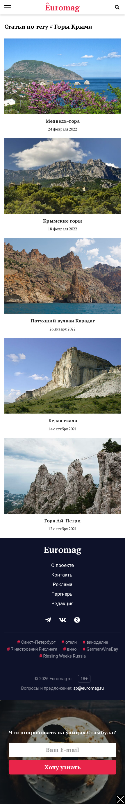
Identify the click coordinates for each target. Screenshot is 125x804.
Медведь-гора (63, 121)
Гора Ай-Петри (62, 520)
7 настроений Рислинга (32, 649)
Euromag (62, 7)
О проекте (62, 565)
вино (70, 649)
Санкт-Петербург (36, 642)
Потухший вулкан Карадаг (63, 320)
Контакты (62, 575)
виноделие (95, 642)
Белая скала (62, 420)
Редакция (62, 603)
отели (69, 642)
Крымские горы (62, 221)
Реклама (62, 584)
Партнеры (62, 594)
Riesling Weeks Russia (62, 656)
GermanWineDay (100, 649)
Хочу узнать (62, 767)
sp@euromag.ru (88, 688)
